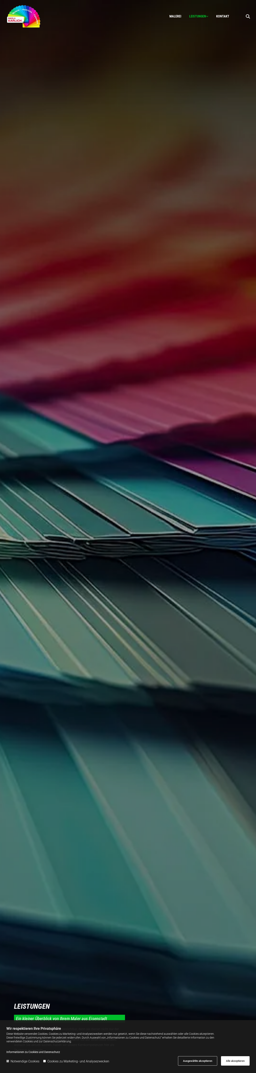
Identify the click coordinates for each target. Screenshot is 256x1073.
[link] (194, 16)
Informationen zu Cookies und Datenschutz (33, 1052)
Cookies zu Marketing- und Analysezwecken (78, 1061)
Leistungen (197, 16)
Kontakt (222, 16)
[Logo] (36, 16)
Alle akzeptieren (235, 1060)
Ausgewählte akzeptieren (197, 1060)
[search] (248, 16)
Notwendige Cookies (25, 1061)
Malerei (175, 16)
